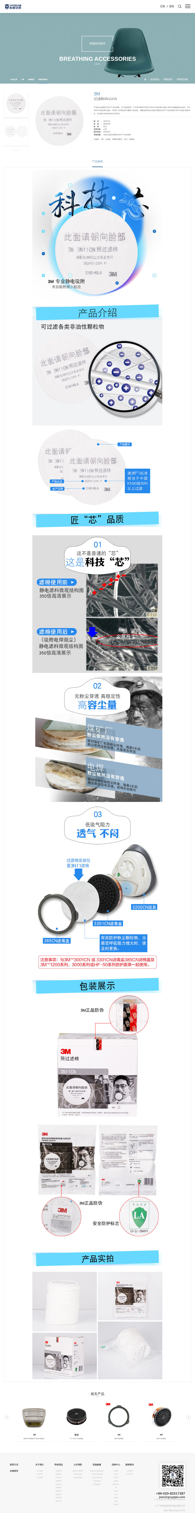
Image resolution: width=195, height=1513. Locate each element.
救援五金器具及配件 (97, 1471)
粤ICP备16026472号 (174, 1510)
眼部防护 (59, 1474)
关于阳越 (40, 1471)
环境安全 (59, 1498)
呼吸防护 (168, 79)
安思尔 (116, 1477)
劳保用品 (154, 79)
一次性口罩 (13, 79)
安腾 (115, 1501)
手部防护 (59, 1484)
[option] (34, 1422)
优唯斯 (116, 1471)
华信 (115, 1494)
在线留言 (14, 1471)
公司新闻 (130, 1471)
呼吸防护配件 (43, 79)
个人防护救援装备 (97, 1474)
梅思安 (116, 1481)
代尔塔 (116, 1474)
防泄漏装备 (97, 1484)
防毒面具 (31, 79)
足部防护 (59, 1487)
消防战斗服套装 (78, 1471)
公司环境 (40, 1474)
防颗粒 (131, 139)
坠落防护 (59, 1494)
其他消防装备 (77, 1477)
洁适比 (116, 1491)
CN (162, 6)
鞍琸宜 (116, 1504)
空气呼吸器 (97, 1481)
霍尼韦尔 (116, 1484)
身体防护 (59, 1491)
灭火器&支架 (78, 1474)
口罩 (22, 79)
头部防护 (59, 1471)
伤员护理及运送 (97, 1477)
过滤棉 (107, 139)
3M (102, 139)
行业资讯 (130, 1474)
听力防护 (59, 1477)
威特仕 (116, 1498)
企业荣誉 (40, 1477)
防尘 (126, 139)
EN (171, 6)
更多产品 (59, 1501)
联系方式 (14, 1464)
